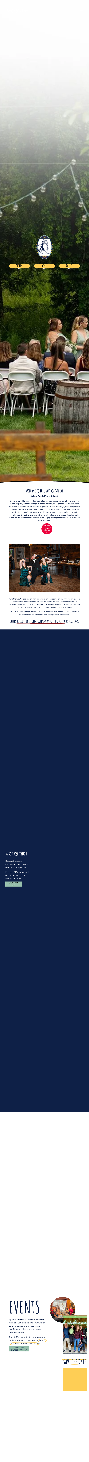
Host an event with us (19, 1348)
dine (43, 266)
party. (69, 266)
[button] (11, 568)
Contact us (14, 884)
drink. (19, 266)
